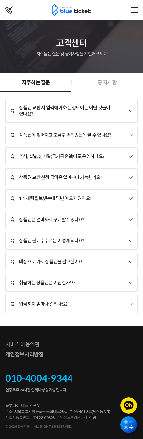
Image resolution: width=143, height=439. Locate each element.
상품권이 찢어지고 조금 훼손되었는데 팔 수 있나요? (60, 135)
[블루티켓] (71, 10)
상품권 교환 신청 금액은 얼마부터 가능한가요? (56, 177)
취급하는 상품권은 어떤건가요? (42, 282)
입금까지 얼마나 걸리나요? (38, 304)
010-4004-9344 (39, 378)
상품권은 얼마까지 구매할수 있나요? (47, 219)
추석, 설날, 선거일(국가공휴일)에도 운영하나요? (57, 156)
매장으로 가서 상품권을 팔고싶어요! (47, 261)
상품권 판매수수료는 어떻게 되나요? (47, 240)
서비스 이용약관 (22, 344)
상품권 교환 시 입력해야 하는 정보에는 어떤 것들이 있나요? (60, 111)
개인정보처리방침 (24, 354)
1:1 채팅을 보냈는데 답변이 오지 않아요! (50, 198)
